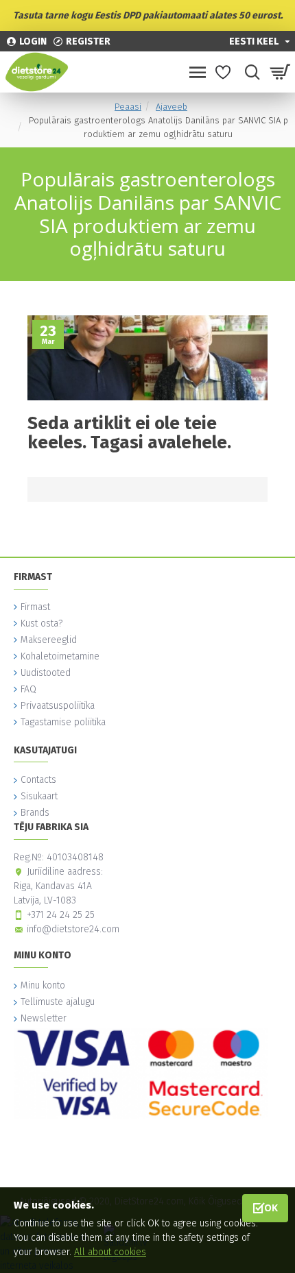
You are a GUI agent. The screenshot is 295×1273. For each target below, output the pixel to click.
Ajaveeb (171, 106)
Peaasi (128, 106)
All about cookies (110, 1252)
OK (271, 1207)
